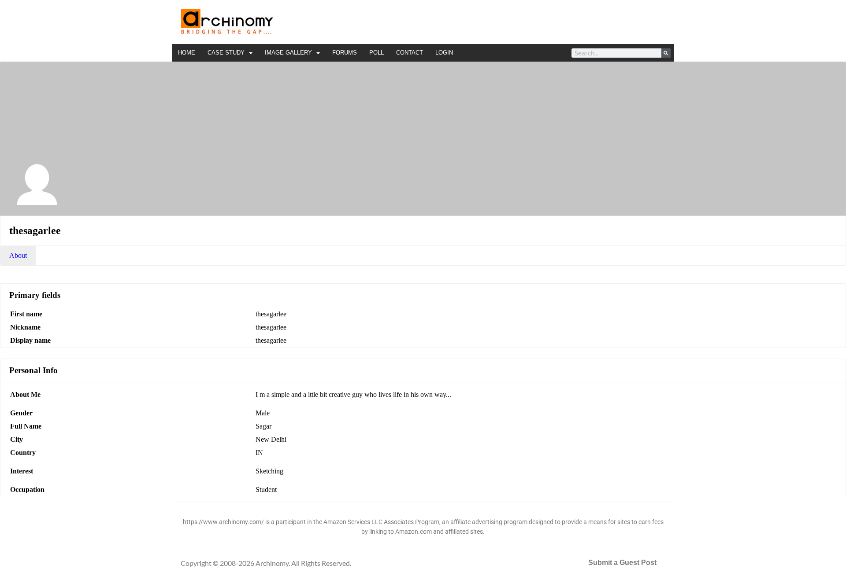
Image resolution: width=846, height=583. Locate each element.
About (18, 255)
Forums (344, 52)
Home (186, 52)
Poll (376, 52)
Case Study (226, 52)
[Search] (666, 53)
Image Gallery (288, 52)
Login (444, 52)
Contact (409, 52)
